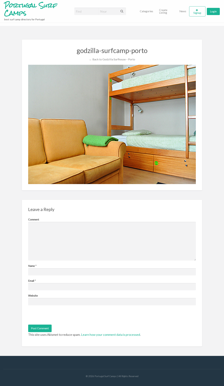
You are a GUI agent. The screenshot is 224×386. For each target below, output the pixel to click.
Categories (146, 11)
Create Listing (163, 11)
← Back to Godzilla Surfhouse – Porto (112, 59)
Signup (197, 12)
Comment (33, 219)
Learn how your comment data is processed (110, 334)
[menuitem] (146, 11)
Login (213, 11)
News (182, 11)
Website (33, 295)
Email (32, 280)
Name (32, 265)
